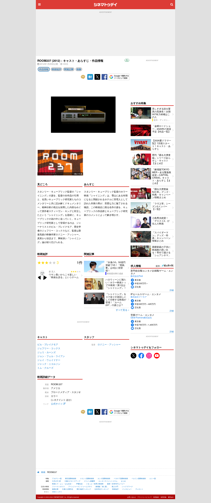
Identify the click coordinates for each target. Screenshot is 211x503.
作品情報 (43, 69)
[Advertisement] (105, 34)
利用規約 (156, 497)
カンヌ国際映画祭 (104, 478)
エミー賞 (152, 478)
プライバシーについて (144, 497)
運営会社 (171, 497)
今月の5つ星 (56, 481)
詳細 (172, 290)
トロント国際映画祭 (87, 478)
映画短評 (56, 69)
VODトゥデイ (57, 492)
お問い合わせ (131, 497)
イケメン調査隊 (89, 481)
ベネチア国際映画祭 (121, 478)
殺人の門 (115, 486)
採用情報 (163, 497)
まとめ (123, 481)
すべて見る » (122, 310)
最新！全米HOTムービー (116, 484)
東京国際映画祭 (70, 478)
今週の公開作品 (67, 489)
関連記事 (68, 69)
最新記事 (55, 489)
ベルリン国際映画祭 (139, 478)
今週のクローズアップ (72, 481)
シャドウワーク (127, 486)
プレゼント (139, 489)
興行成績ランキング (84, 489)
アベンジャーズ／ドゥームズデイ (80, 486)
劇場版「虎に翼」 (102, 486)
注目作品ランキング (101, 489)
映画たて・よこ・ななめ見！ (62, 484)
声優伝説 (79, 484)
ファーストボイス (58, 486)
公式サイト (57, 403)
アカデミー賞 (57, 478)
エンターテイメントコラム (107, 481)
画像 (79, 69)
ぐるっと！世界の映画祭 (94, 484)
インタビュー (127, 489)
